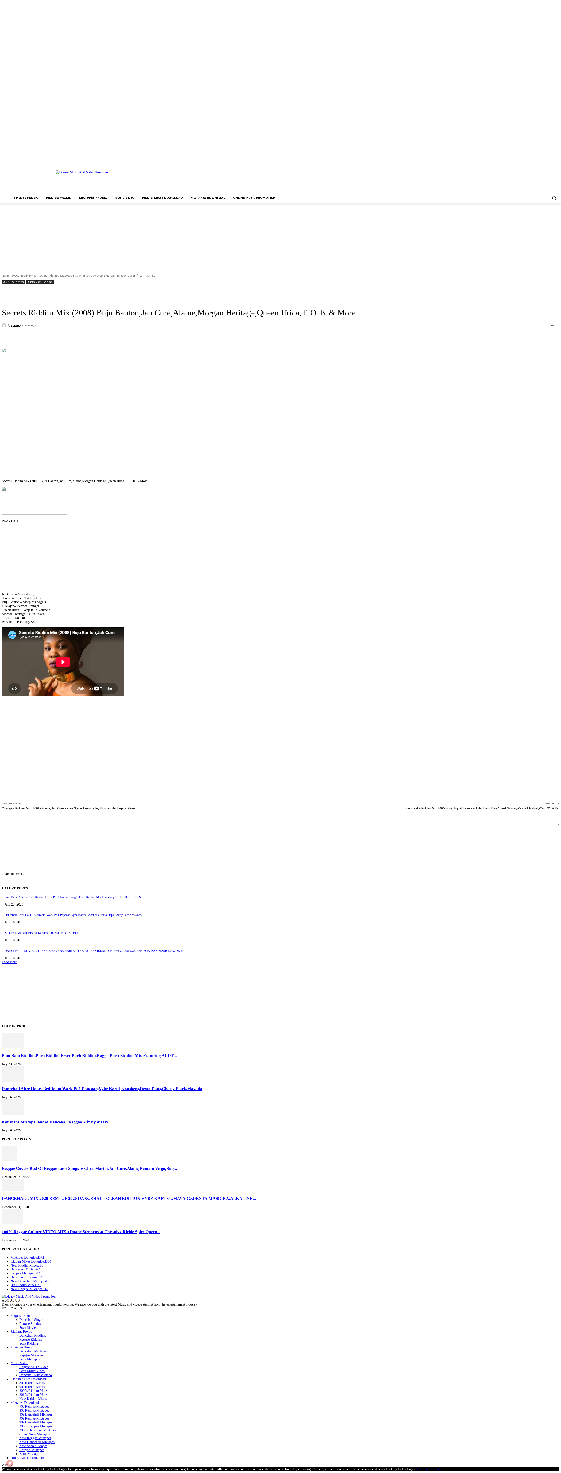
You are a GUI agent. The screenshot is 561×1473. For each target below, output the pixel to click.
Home (5, 276)
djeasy (15, 325)
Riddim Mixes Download (39, 281)
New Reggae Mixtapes (35, 1438)
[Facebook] (538, 160)
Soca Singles (28, 1327)
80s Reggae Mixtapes (34, 1410)
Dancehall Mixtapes (33, 1351)
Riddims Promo (21, 1331)
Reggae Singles (30, 1323)
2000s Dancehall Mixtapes (37, 1430)
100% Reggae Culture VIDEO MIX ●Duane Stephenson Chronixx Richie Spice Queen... (81, 1231)
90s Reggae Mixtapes (34, 1418)
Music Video (19, 1363)
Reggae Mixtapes (31, 1355)
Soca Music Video (32, 1371)
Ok (419, 1469)
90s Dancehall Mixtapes (36, 1422)
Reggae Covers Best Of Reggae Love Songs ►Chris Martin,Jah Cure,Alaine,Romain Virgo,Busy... (90, 1168)
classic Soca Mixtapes (34, 1434)
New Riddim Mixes (33, 1398)
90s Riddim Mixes (32, 1387)
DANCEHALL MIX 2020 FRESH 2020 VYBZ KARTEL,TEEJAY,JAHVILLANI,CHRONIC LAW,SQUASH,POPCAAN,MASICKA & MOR (94, 950)
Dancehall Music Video (35, 1375)
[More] (102, 337)
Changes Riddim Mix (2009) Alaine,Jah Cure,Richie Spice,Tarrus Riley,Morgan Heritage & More (68, 808)
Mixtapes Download (25, 1402)
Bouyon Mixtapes (31, 1450)
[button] (554, 197)
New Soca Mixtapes (33, 1446)
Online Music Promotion (28, 1458)
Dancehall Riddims (32, 1335)
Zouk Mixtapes (29, 1454)
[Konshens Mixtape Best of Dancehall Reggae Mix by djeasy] (13, 1113)
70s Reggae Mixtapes (34, 1406)
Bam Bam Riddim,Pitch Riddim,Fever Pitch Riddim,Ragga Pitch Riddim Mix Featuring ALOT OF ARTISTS (73, 897)
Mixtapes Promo (22, 1347)
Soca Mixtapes (29, 1359)
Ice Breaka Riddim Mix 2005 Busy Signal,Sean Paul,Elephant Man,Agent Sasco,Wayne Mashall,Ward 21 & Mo (482, 808)
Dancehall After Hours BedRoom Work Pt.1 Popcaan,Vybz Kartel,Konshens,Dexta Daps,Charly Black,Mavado (73, 915)
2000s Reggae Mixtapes (36, 1426)
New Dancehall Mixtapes (37, 1442)
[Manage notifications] (9, 1463)
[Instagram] (544, 160)
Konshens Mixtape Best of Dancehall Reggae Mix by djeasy (41, 932)
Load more (9, 962)
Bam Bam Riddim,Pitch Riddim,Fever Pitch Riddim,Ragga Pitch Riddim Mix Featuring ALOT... (89, 1055)
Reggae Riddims (30, 1339)
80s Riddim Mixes (32, 1383)
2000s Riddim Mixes (24, 276)
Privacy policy (431, 1469)
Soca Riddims (29, 1343)
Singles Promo (21, 1316)
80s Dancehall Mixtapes (36, 1414)
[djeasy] (4, 325)
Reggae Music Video (33, 1367)
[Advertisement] (248, 180)
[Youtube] (556, 160)
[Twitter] (550, 160)
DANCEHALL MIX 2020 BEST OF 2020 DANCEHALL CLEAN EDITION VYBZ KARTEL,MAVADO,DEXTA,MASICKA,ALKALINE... (129, 1198)
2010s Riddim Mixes (33, 1395)
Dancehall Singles (31, 1320)
